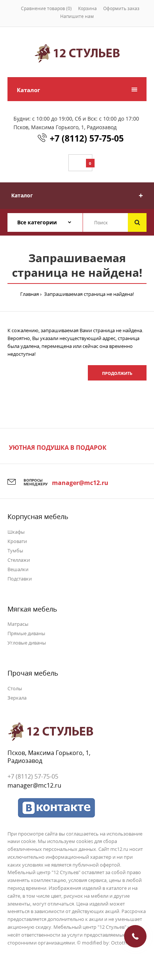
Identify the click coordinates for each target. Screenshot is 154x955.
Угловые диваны (26, 642)
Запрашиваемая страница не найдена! (88, 294)
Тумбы (15, 550)
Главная (29, 294)
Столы (14, 688)
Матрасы (17, 624)
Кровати (17, 541)
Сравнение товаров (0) (46, 8)
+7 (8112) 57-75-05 (87, 138)
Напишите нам (77, 16)
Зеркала (17, 697)
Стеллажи (18, 560)
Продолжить (117, 373)
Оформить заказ (121, 8)
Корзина (87, 8)
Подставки (19, 578)
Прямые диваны (26, 633)
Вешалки (17, 569)
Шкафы (16, 531)
